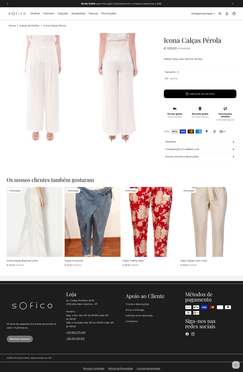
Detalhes (170, 141)
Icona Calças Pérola (54, 25)
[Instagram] (193, 334)
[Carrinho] (234, 13)
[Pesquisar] (219, 13)
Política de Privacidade (120, 368)
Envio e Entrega (135, 309)
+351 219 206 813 (75, 338)
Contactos (132, 321)
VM (49, 358)
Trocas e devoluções (137, 304)
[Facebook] (187, 334)
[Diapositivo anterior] (7, 3)
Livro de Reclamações (148, 368)
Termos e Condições (93, 368)
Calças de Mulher (29, 25)
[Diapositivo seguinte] (232, 3)
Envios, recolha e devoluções (182, 156)
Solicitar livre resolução (139, 315)
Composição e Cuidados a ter (182, 149)
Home (12, 25)
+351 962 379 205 (75, 332)
